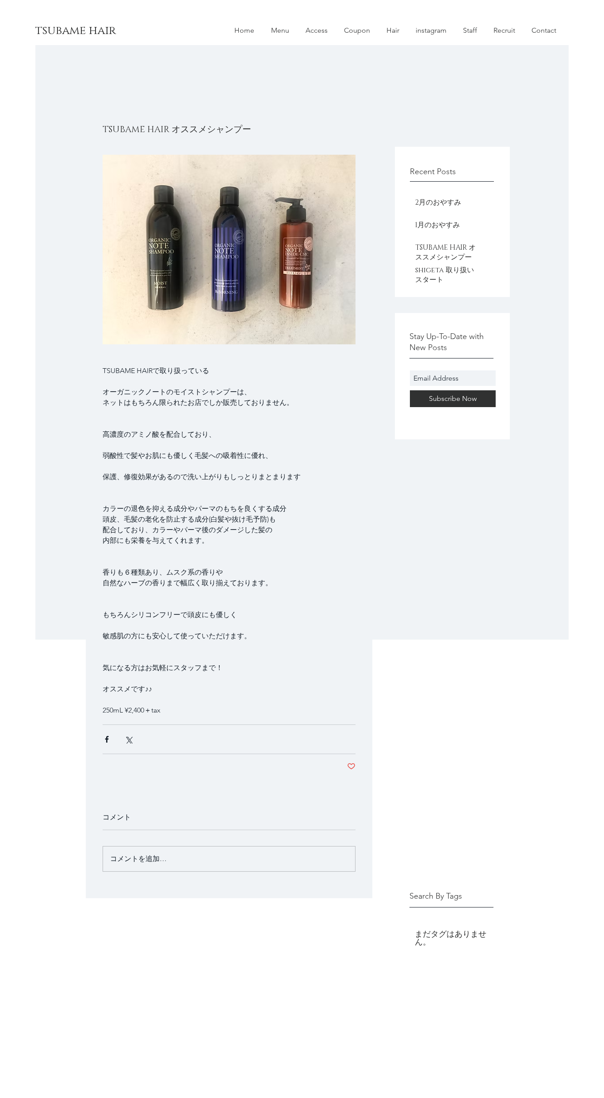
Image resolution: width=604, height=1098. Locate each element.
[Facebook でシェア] (107, 739)
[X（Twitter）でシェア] (128, 739)
